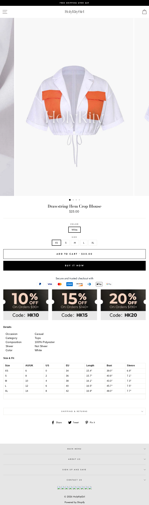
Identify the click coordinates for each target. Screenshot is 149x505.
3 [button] (77, 200)
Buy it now (74, 265)
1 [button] (70, 200)
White (74, 229)
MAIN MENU (74, 449)
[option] (74, 3)
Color (74, 224)
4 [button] (80, 200)
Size (74, 237)
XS (56, 242)
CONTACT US (74, 480)
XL (93, 242)
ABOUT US (74, 459)
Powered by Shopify (75, 502)
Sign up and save (74, 469)
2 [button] (73, 200)
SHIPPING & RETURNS (74, 411)
